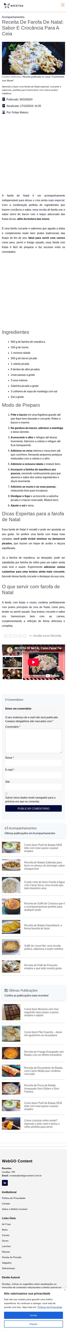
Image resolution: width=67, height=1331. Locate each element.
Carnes (5, 1235)
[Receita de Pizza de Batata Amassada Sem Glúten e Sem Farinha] (11, 1088)
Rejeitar (34, 1324)
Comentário (12, 726)
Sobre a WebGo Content (14, 1209)
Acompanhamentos (13, 17)
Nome (9, 757)
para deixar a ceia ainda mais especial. (42, 200)
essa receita (40, 209)
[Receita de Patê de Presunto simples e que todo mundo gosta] (11, 966)
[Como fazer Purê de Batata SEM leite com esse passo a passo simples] (11, 847)
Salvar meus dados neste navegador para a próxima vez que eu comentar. (30, 799)
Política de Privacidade (13, 1198)
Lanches (6, 1246)
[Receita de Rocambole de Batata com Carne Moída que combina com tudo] (11, 1070)
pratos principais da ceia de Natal (29, 607)
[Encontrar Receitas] (14, 5)
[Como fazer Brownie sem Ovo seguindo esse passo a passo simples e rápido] (11, 1012)
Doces (5, 1241)
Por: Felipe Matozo (17, 112)
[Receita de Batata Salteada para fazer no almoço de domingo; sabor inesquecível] (11, 864)
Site (7, 781)
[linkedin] (5, 1183)
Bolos (5, 1230)
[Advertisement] (33, 158)
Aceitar (33, 1315)
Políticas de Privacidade (50, 1307)
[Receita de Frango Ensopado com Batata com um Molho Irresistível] (11, 1053)
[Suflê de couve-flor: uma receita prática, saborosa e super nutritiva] (11, 947)
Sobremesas (8, 1268)
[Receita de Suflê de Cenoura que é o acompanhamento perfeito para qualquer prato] (11, 906)
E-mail (9, 769)
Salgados (7, 1263)
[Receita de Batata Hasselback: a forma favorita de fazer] (11, 926)
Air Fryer (6, 1224)
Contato (6, 1203)
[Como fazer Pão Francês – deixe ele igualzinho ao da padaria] (11, 1033)
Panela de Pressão (11, 1257)
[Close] (65, 1289)
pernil (20, 242)
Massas (6, 1252)
